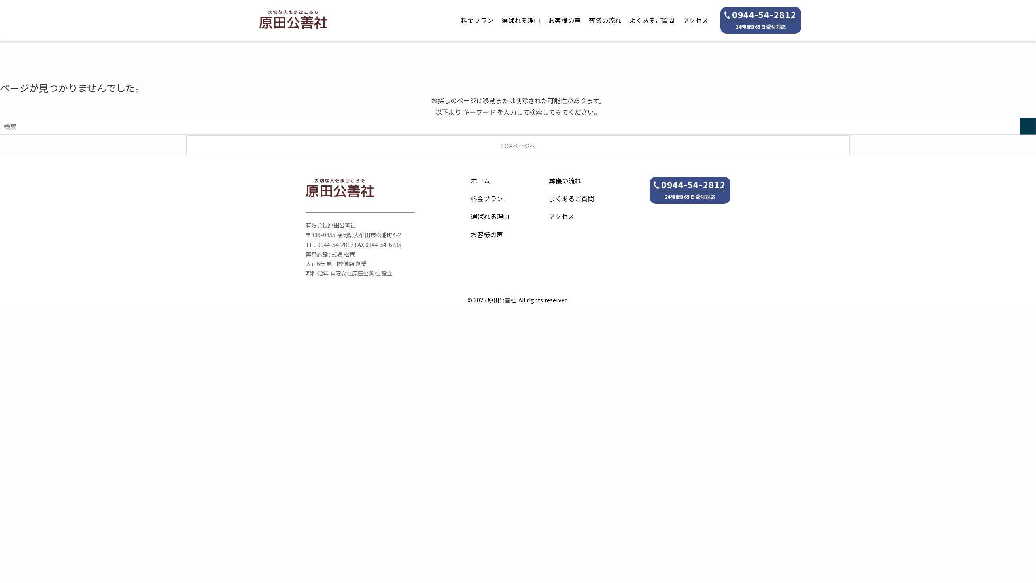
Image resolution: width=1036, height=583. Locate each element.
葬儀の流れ (605, 20)
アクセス (695, 20)
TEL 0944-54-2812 (330, 244)
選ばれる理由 (520, 20)
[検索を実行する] (1028, 126)
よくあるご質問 (652, 20)
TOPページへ (517, 145)
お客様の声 (564, 20)
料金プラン (477, 20)
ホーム (480, 180)
